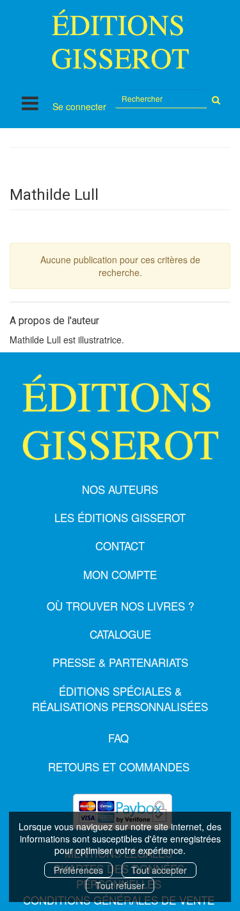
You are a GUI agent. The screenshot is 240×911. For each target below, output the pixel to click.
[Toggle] (30, 103)
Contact (120, 546)
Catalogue (120, 634)
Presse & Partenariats (120, 662)
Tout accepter (159, 870)
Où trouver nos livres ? (120, 606)
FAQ (118, 738)
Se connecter (79, 106)
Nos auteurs (120, 489)
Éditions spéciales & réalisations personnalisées (120, 698)
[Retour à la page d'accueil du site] (120, 39)
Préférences (78, 870)
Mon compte (120, 574)
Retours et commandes (118, 767)
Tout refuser (120, 885)
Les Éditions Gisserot (120, 517)
